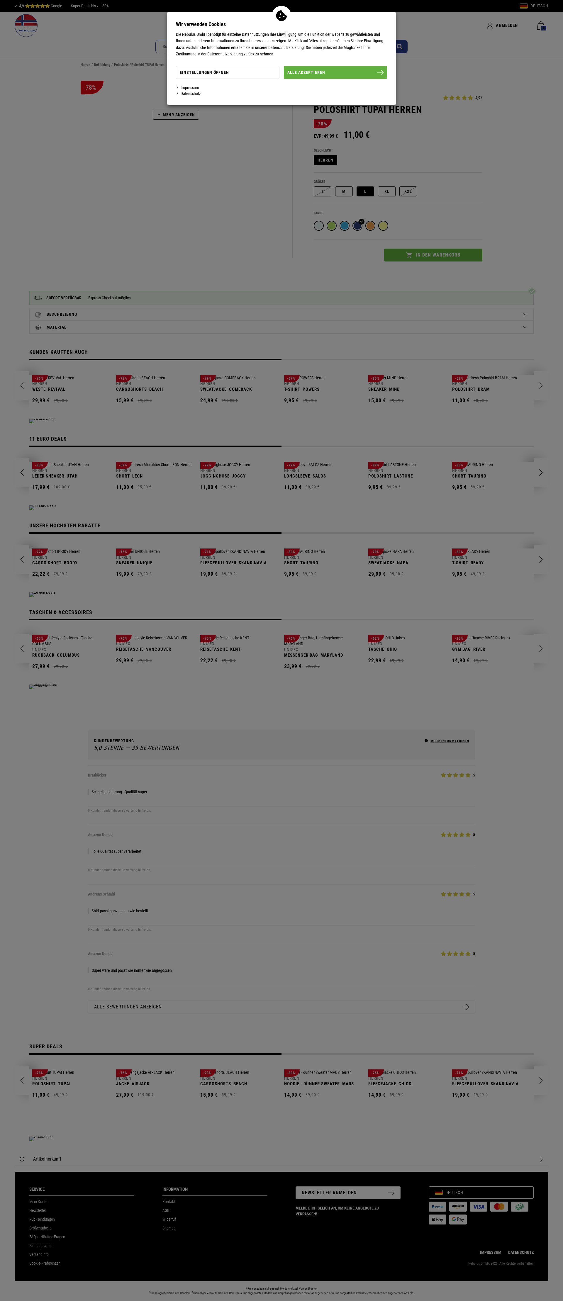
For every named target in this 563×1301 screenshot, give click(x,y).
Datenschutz (191, 93)
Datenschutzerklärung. (286, 47)
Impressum (190, 87)
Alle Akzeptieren (306, 72)
